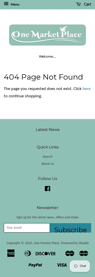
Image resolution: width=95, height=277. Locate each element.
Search (47, 157)
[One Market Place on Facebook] (47, 190)
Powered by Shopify (75, 243)
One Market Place (46, 243)
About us (47, 164)
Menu (15, 5)
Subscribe (70, 229)
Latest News (48, 129)
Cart (87, 4)
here (86, 89)
